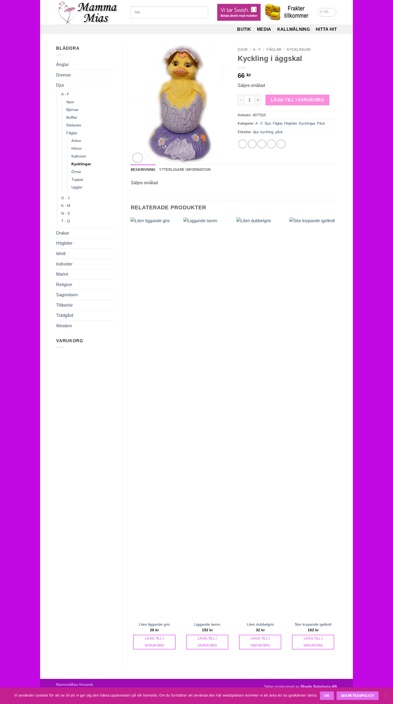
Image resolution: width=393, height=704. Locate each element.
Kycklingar (81, 164)
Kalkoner (78, 156)
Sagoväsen (67, 295)
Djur (60, 85)
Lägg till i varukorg (297, 100)
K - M (65, 205)
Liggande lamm (207, 624)
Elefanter (74, 125)
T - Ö (65, 221)
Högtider (64, 243)
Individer (64, 264)
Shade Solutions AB (318, 686)
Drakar (62, 233)
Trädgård (64, 315)
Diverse (63, 75)
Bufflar (71, 117)
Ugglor (77, 187)
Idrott (61, 253)
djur (255, 132)
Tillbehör (64, 305)
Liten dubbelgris (260, 624)
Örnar (76, 172)
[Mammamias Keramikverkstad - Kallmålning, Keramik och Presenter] (89, 12)
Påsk (321, 123)
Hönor (76, 148)
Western (64, 326)
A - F (65, 94)
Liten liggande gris (154, 624)
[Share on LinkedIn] (281, 144)
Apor (70, 102)
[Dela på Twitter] (252, 144)
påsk (279, 132)
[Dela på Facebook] (242, 144)
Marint (62, 274)
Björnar (72, 109)
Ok (327, 696)
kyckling (266, 132)
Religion (64, 284)
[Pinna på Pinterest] (271, 144)
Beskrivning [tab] (143, 170)
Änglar (62, 64)
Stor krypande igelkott (313, 624)
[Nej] (386, 697)
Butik (244, 29)
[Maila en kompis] (261, 144)
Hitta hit (326, 29)
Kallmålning (293, 29)
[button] (327, 12)
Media (264, 29)
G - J (65, 198)
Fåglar (71, 133)
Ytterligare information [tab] (184, 170)
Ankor (76, 141)
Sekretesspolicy (358, 696)
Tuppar (77, 179)
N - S (65, 213)
